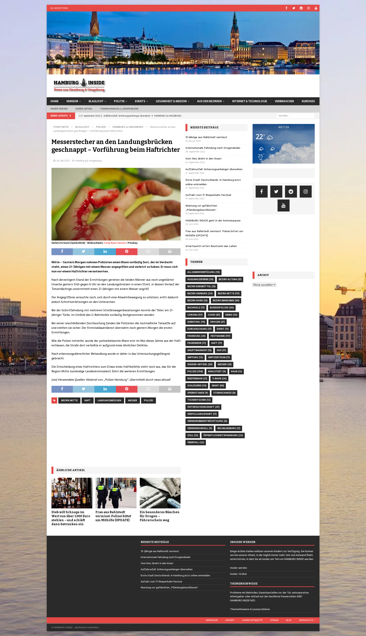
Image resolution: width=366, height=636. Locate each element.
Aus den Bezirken (209, 101)
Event (223, 329)
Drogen (217, 322)
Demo (231, 315)
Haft (87, 400)
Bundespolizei (222, 308)
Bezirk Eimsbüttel (201, 286)
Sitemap (274, 620)
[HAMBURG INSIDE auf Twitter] (294, 8)
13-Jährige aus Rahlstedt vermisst (206, 137)
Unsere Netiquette (252, 620)
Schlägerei (196, 386)
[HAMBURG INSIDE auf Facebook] (286, 8)
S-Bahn (219, 378)
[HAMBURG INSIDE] (183, 72)
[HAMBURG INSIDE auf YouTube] (316, 8)
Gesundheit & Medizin (171, 101)
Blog (288, 620)
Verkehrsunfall (199, 428)
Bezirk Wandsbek (226, 300)
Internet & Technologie (249, 101)
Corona (194, 315)
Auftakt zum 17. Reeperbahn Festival (208, 195)
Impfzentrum (219, 357)
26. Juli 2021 (63, 161)
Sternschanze (224, 393)
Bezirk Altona (230, 279)
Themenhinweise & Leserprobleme (119, 108)
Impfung (195, 357)
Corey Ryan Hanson (115, 243)
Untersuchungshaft (203, 407)
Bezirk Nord (197, 300)
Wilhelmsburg (228, 428)
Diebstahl (196, 322)
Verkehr (72, 101)
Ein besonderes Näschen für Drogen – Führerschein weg (160, 516)
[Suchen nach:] (296, 115)
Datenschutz (306, 620)
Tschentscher (198, 400)
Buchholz (196, 308)
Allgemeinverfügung (203, 272)
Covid (214, 315)
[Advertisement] (116, 435)
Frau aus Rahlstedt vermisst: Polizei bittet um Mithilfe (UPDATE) (113, 516)
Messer (132, 400)
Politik (119, 101)
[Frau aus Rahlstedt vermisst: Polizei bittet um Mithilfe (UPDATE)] (116, 493)
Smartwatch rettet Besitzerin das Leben (211, 246)
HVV (221, 350)
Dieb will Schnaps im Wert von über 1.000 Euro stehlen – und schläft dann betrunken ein (70, 518)
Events (140, 101)
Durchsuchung (199, 329)
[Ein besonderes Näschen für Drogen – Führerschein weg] (160, 493)
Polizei (101, 127)
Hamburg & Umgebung (89, 161)
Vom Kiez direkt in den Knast (203, 158)
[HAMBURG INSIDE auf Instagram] (308, 8)
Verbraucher (284, 101)
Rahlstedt (217, 371)
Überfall (195, 442)
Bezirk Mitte (69, 400)
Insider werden (59, 108)
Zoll (192, 435)
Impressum (212, 620)
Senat (218, 386)
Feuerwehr (196, 343)
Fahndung (196, 336)
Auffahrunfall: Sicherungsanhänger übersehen (213, 169)
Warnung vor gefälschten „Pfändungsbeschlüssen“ (201, 207)
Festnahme (220, 336)
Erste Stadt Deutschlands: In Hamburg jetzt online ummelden (175, 575)
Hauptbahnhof (199, 350)
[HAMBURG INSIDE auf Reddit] (301, 8)
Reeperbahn (197, 378)
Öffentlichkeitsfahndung (223, 435)
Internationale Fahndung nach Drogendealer (212, 148)
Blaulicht (96, 101)
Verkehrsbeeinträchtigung (207, 421)
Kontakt (229, 620)
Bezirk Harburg (200, 293)
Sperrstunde (197, 393)
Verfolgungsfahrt (202, 414)
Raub (236, 371)
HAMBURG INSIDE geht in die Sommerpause (213, 220)
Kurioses (308, 101)
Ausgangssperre (200, 279)
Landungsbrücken (109, 400)
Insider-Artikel (83, 108)
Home (55, 101)
